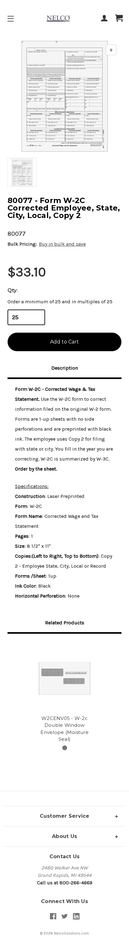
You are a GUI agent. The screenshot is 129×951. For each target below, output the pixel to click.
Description (64, 368)
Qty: (13, 290)
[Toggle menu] (16, 18)
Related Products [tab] (64, 623)
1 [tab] (64, 747)
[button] (64, 816)
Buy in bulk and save (62, 244)
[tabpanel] (64, 692)
